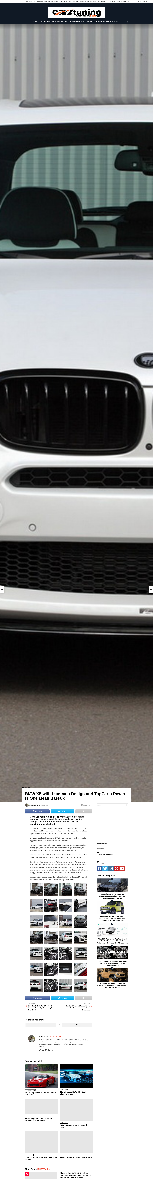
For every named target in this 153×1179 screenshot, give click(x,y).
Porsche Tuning (31, 1116)
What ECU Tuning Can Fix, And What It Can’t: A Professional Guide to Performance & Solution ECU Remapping (112, 941)
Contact (100, 21)
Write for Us (112, 21)
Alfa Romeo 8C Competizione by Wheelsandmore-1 (115, 1)
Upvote (41, 1025)
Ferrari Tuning (30, 1090)
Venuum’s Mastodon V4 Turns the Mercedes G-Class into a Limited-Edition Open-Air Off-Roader (112, 986)
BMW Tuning (64, 1089)
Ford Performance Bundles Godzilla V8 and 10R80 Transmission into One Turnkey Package (112, 963)
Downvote (77, 1025)
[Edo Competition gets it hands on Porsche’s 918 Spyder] (41, 1106)
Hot (27, 1174)
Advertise (90, 21)
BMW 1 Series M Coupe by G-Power (76, 1157)
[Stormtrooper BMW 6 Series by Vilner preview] (76, 1076)
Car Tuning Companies (74, 21)
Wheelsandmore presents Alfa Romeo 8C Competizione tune (54, 1)
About (42, 21)
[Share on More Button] (83, 811)
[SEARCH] (127, 22)
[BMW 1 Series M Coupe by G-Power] (76, 1142)
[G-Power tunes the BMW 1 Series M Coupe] (41, 1142)
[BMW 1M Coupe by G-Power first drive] (76, 1110)
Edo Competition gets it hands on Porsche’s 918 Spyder (40, 1119)
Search (126, 805)
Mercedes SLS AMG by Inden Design (86, 1)
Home (35, 21)
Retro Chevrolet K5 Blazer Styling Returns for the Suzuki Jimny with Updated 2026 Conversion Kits (112, 918)
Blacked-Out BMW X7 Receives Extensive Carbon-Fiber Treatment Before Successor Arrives (75, 1175)
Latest (30, 1)
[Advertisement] (112, 825)
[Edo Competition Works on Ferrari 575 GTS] (41, 1076)
